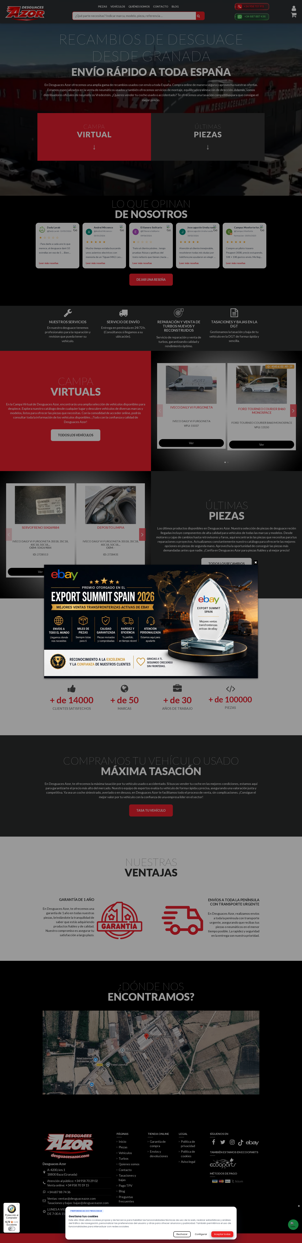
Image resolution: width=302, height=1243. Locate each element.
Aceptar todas (222, 1234)
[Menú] (18, 1205)
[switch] (11, 1229)
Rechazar (182, 1234)
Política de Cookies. (141, 1226)
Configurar (201, 1234)
